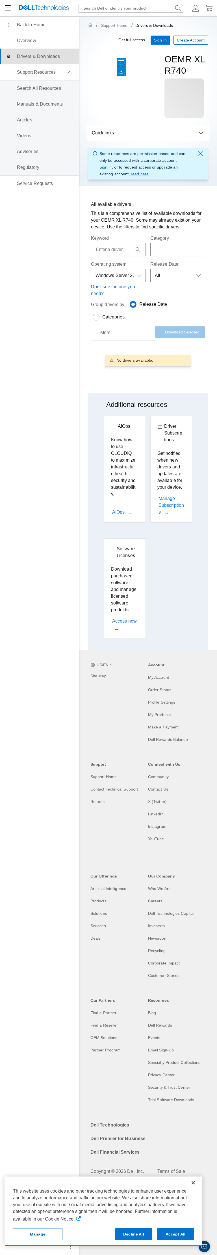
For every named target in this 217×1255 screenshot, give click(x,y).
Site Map (98, 676)
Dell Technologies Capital (171, 913)
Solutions (98, 913)
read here (140, 174)
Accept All (175, 1234)
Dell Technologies (109, 1125)
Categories (113, 317)
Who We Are (159, 888)
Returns (97, 801)
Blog (152, 1012)
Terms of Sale (171, 1171)
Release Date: (164, 264)
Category (159, 238)
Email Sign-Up (161, 1050)
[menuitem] (39, 25)
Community (158, 776)
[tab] (109, 333)
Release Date (153, 304)
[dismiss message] (200, 153)
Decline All (133, 1234)
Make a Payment (163, 727)
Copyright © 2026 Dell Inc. (117, 1171)
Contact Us (158, 789)
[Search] (137, 249)
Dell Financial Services (115, 1152)
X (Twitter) (157, 801)
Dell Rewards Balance (168, 739)
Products (98, 901)
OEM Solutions (103, 1037)
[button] (195, 8)
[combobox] (131, 8)
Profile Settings (161, 702)
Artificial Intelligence (108, 888)
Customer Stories (163, 975)
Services (98, 926)
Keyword (100, 238)
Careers (155, 901)
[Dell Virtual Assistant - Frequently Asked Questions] (204, 1246)
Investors (156, 926)
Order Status (159, 689)
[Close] (193, 1183)
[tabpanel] (148, 360)
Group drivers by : (109, 304)
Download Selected (182, 332)
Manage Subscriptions (171, 505)
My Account (158, 677)
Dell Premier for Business (118, 1138)
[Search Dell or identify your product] (178, 8)
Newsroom (158, 938)
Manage (37, 1234)
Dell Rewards (160, 1025)
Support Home (114, 25)
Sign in (105, 167)
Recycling (157, 950)
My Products (159, 714)
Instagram (157, 826)
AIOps (119, 512)
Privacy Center (161, 1075)
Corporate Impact (164, 963)
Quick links (103, 132)
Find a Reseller (104, 1025)
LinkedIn (156, 814)
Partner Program (105, 1050)
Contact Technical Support (114, 789)
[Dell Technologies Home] (44, 8)
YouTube (156, 839)
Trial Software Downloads (171, 1099)
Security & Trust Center (169, 1087)
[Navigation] (8, 8)
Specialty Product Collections (174, 1062)
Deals (95, 938)
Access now (124, 621)
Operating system (108, 264)
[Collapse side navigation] (70, 1247)
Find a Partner (103, 1012)
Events (154, 1037)
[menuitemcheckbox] (39, 72)
